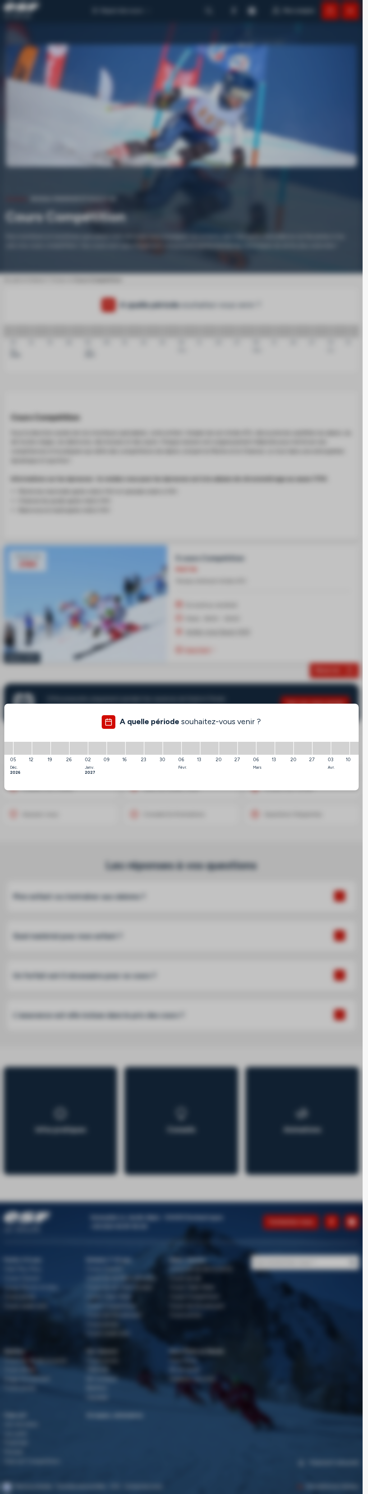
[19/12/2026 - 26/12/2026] (60, 748)
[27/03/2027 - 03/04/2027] (322, 748)
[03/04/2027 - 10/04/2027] (340, 748)
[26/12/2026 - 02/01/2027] (79, 748)
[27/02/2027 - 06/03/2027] (247, 748)
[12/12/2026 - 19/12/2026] (41, 748)
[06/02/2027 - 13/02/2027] (191, 748)
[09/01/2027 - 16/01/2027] (116, 748)
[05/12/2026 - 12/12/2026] (23, 748)
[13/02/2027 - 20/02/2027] (209, 748)
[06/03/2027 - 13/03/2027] (266, 748)
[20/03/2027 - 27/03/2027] (303, 748)
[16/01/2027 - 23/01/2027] (135, 748)
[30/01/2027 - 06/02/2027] (172, 748)
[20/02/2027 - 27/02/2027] (228, 748)
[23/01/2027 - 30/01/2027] (153, 748)
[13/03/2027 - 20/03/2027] (284, 748)
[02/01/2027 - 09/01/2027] (97, 748)
